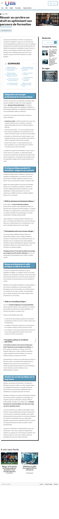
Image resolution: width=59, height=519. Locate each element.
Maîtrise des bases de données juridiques (13, 79)
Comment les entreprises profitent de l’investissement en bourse (53, 62)
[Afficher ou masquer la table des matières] (27, 64)
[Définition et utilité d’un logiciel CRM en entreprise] (29, 458)
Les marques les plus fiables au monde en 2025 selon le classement (53, 53)
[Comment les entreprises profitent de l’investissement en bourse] (45, 61)
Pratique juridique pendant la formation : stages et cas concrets (12, 74)
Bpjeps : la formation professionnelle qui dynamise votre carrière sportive (9, 468)
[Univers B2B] (10, 3)
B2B (50, 58)
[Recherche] (51, 3)
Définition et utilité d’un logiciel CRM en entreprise (30, 468)
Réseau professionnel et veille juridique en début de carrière (27, 69)
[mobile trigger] (2, 3)
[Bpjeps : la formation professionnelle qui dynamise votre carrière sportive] (9, 458)
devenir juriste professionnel (16, 105)
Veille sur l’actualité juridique (28, 73)
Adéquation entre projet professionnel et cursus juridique (12, 69)
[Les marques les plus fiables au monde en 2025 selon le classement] (45, 52)
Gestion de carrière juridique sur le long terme (26, 85)
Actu (50, 49)
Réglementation (6, 30)
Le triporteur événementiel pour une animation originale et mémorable (49, 76)
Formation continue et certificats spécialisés (28, 79)
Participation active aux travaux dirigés (13, 84)
